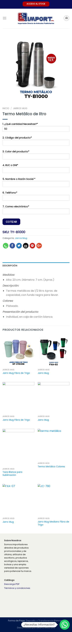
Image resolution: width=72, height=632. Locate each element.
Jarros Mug (20, 108)
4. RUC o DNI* (10, 165)
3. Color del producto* (16, 151)
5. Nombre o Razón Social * (19, 179)
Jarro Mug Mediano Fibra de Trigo (53, 523)
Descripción (10, 265)
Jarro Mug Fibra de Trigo (16, 373)
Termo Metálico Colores (51, 466)
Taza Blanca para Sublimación (12, 473)
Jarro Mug (43, 373)
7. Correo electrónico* (16, 206)
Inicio (6, 108)
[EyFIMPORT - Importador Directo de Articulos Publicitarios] (36, 18)
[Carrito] (66, 18)
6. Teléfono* (10, 192)
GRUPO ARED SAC (45, 627)
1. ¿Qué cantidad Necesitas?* (20, 124)
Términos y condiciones (17, 588)
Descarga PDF (11, 584)
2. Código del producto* (17, 137)
